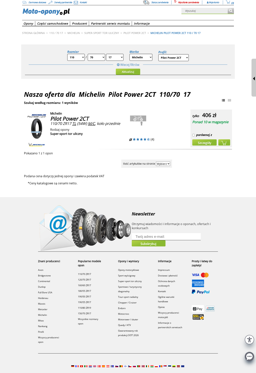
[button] (249, 339)
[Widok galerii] (229, 100)
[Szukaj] (231, 11)
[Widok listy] (223, 100)
